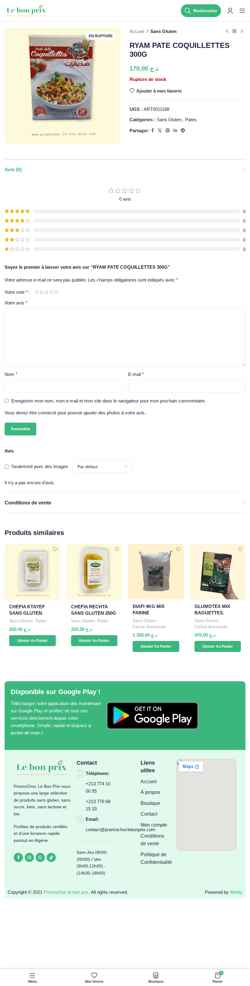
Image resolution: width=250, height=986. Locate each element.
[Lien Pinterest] (168, 130)
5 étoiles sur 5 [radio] (56, 292)
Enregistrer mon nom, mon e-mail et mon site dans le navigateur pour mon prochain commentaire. (108, 400)
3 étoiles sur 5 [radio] (46, 292)
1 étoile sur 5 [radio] (36, 292)
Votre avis (16, 302)
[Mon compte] (230, 11)
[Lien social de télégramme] (183, 130)
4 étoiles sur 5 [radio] (51, 292)
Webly (236, 892)
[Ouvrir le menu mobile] (242, 11)
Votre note (16, 292)
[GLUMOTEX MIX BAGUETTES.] (218, 571)
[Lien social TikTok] (51, 857)
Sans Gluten (163, 31)
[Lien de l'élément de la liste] (155, 782)
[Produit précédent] (227, 31)
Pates (191, 119)
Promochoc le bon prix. (67, 892)
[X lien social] (160, 130)
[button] (32, 640)
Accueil (137, 31)
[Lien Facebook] (152, 130)
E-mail (136, 374)
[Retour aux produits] (234, 31)
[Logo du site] (27, 10)
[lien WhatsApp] (40, 857)
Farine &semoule (149, 626)
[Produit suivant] (241, 31)
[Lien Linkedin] (175, 130)
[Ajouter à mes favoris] (55, 549)
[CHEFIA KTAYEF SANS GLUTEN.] (32, 572)
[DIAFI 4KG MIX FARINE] (156, 571)
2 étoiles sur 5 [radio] (41, 292)
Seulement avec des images (39, 466)
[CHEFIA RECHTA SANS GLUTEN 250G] (94, 572)
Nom (11, 374)
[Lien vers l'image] (152, 715)
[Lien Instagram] (29, 857)
